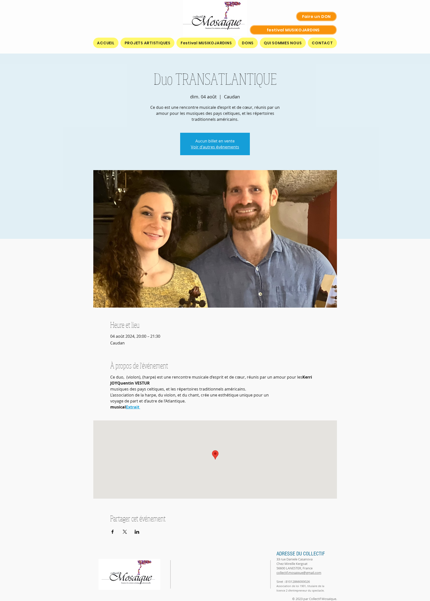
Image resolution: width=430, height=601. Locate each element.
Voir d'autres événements (215, 147)
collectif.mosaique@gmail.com (298, 572)
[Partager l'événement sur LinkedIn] (137, 532)
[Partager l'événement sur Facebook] (112, 532)
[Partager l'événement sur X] (124, 532)
